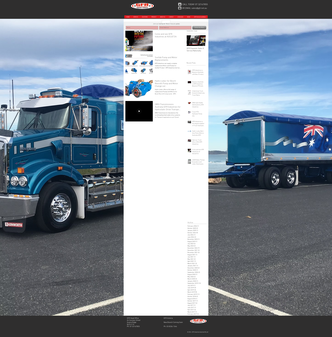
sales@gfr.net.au (199, 8)
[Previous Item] (189, 40)
